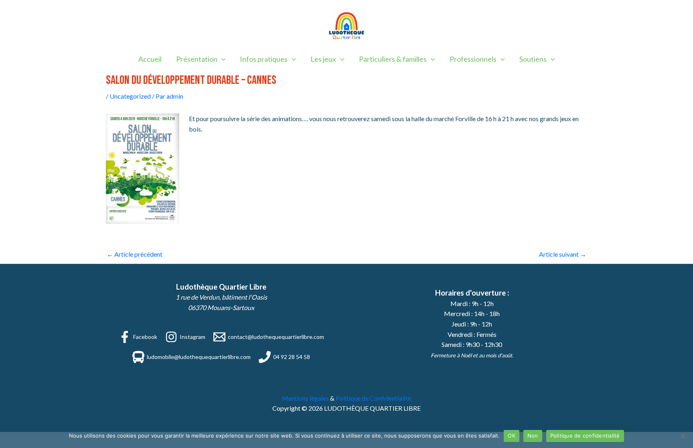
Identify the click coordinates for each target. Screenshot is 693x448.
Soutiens (533, 59)
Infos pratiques (264, 59)
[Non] (683, 436)
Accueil (150, 59)
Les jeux (323, 59)
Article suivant (562, 254)
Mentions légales (305, 398)
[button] (221, 59)
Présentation (196, 59)
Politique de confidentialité (585, 435)
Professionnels (473, 59)
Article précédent (134, 254)
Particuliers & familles (393, 59)
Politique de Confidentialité (373, 398)
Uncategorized (130, 96)
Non (532, 435)
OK (511, 435)
